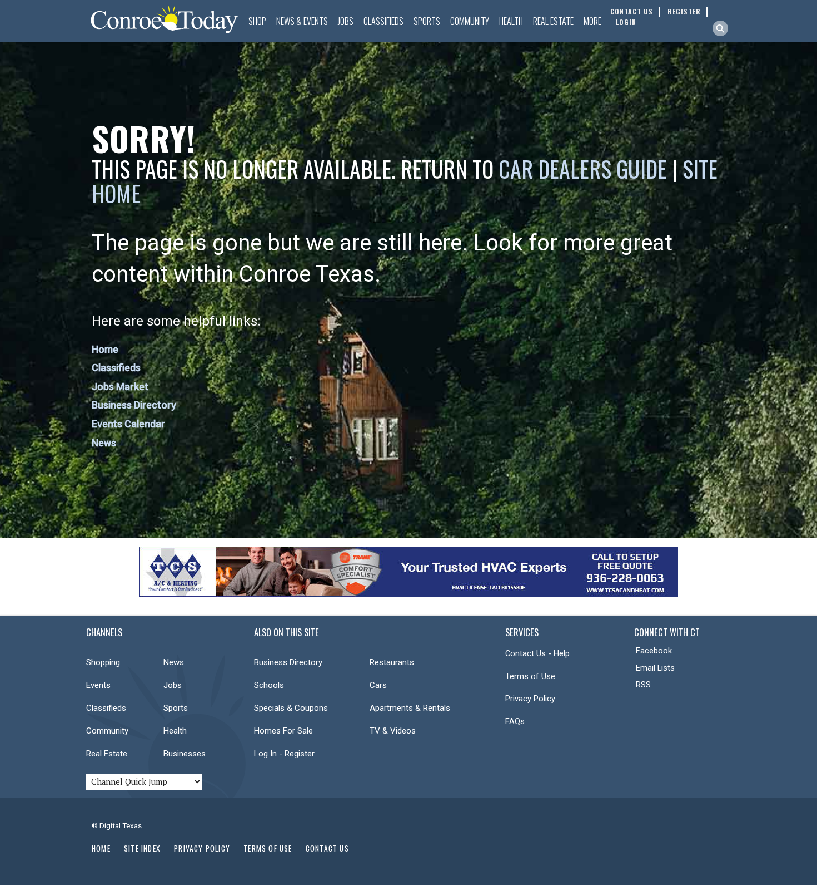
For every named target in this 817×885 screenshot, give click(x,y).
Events (98, 685)
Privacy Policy (530, 699)
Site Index (142, 848)
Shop (257, 21)
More (592, 21)
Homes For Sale (283, 731)
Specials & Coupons (291, 708)
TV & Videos (393, 731)
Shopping (103, 662)
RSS (643, 685)
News (104, 443)
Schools (269, 685)
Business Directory (134, 405)
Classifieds (383, 21)
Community (469, 21)
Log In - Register (284, 754)
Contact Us (327, 848)
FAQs (515, 721)
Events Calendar (128, 424)
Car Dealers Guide (583, 168)
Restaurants (392, 662)
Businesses (184, 754)
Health (511, 21)
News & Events (302, 21)
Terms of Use (530, 676)
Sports (427, 21)
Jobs (345, 21)
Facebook (654, 651)
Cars (378, 685)
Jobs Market (120, 386)
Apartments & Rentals (410, 708)
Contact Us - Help (537, 653)
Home (105, 349)
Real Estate (553, 21)
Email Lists (655, 668)
